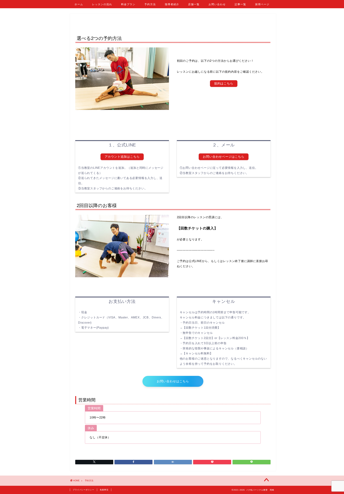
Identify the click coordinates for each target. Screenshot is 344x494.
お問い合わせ (217, 4)
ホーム (79, 4)
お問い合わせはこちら (173, 381)
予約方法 (150, 4)
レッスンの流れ (102, 4)
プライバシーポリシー (83, 490)
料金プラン (128, 4)
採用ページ (262, 4)
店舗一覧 (194, 4)
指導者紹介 (172, 4)
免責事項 (104, 490)
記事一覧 (240, 4)
